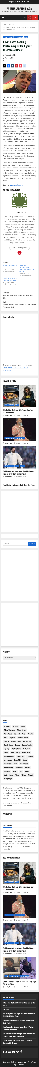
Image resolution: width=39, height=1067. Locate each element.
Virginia (30, 775)
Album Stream (21, 730)
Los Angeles (8, 760)
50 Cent (15, 726)
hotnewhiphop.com (16, 185)
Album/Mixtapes (9, 730)
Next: (19, 304)
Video (17, 775)
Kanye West (26, 752)
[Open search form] (25, 17)
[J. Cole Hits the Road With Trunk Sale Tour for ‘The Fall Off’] (19, 396)
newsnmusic (24, 763)
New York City (8, 767)
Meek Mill (17, 760)
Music (25, 760)
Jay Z (12, 752)
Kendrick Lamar (9, 756)
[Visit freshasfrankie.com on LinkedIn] (9, 1052)
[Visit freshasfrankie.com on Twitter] (17, 1052)
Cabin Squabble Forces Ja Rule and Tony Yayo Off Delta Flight (19, 982)
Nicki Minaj (19, 767)
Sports (22, 466)
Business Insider (23, 737)
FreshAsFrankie (10, 55)
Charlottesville (16, 741)
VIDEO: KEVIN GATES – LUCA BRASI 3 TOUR (10, 280)
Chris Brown (27, 741)
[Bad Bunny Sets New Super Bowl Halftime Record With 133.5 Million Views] (19, 457)
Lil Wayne (30, 756)
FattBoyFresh (8, 415)
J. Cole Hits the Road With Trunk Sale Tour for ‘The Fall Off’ (18, 411)
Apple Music (8, 734)
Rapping (27, 767)
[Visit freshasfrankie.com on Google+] (5, 1052)
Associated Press (20, 734)
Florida (17, 745)
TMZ (21, 771)
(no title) (6, 1009)
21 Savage (7, 726)
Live (35, 17)
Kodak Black (20, 756)
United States (8, 775)
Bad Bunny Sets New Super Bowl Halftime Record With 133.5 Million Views (18, 472)
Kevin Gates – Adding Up (10, 266)
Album (22, 726)
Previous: (18, 295)
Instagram (26, 749)
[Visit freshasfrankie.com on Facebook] (21, 1052)
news (26, 37)
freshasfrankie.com (19, 8)
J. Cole (6, 752)
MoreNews (32, 1062)
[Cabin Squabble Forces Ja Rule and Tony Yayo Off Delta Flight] (19, 968)
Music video (8, 763)
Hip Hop (6, 749)
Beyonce (12, 737)
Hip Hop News (18, 37)
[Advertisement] (19, 576)
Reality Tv (7, 771)
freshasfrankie (8, 37)
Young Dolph (8, 778)
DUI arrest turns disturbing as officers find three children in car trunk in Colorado (19, 1034)
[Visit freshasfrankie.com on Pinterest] (13, 1052)
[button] (3, 17)
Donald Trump (8, 745)
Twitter (27, 771)
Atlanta (30, 734)
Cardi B (6, 741)
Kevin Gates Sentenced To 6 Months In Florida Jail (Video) (27, 268)
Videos (24, 775)
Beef (5, 737)
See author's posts (19, 248)
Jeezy (18, 752)
